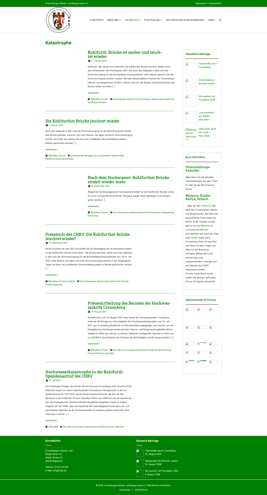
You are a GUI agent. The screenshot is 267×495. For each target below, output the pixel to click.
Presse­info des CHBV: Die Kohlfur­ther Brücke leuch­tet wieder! (87, 236)
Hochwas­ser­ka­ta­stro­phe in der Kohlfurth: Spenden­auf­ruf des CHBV (84, 374)
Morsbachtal (165, 350)
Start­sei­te (97, 20)
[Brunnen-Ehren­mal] (213, 345)
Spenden (109, 353)
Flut (136, 99)
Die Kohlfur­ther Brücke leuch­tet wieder (82, 121)
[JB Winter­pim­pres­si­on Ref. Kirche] (213, 333)
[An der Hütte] (190, 354)
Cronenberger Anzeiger (81, 155)
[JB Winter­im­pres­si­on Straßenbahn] (190, 333)
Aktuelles (95, 99)
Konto (111, 427)
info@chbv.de (59, 470)
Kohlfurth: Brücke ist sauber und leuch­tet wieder (125, 54)
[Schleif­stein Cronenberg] (202, 361)
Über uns (113, 20)
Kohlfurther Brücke (97, 102)
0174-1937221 (61, 467)
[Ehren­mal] (190, 345)
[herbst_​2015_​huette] (213, 363)
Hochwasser (145, 99)
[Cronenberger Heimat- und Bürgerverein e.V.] (58, 20)
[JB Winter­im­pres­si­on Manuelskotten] (202, 315)
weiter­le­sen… (94, 92)
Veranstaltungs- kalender (198, 168)
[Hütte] (213, 354)
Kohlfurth (169, 99)
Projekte (70, 281)
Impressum (201, 3)
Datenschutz (215, 3)
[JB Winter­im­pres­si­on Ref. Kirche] (202, 333)
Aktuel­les (131, 20)
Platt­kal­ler (152, 20)
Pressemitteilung (53, 284)
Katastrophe (158, 99)
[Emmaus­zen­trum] (202, 354)
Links (211, 20)
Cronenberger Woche (123, 99)
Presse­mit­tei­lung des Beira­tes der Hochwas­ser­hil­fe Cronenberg (129, 305)
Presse (104, 99)
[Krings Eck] (202, 343)
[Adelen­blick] (190, 361)
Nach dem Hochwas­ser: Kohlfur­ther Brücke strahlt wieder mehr (128, 179)
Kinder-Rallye (197, 237)
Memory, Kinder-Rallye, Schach (199, 197)
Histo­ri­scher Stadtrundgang (185, 20)
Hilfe (119, 350)
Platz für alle (209, 205)
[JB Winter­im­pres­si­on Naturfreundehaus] (190, 315)
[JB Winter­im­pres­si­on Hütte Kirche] (213, 315)
